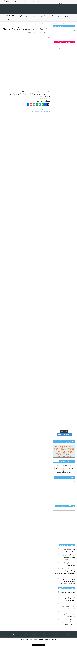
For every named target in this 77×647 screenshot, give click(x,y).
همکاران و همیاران (15, 1)
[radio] (49, 99)
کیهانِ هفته (65, 16)
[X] (59, 3)
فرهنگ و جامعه (42, 16)
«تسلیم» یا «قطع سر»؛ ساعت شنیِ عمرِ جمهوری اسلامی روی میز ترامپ (68, 606)
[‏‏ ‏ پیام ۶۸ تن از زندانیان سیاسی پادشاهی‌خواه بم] (69, 203)
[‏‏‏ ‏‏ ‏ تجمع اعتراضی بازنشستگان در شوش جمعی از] (69, 295)
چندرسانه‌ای (23, 16)
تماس (7, 1)
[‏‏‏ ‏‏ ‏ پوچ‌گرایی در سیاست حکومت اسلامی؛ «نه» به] (58, 353)
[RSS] (67, 3)
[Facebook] (74, 3)
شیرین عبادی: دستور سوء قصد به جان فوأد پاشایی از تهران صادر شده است (68, 557)
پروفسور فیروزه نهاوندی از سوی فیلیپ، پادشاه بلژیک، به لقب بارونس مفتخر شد (68, 614)
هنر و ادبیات (32, 16)
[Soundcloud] (64, 3)
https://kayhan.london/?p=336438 (41, 111)
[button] (73, 18)
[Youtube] (57, 3)
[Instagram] (72, 3)
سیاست (57, 16)
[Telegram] (62, 3)
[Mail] (69, 3)
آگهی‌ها (3, 1)
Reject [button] (34, 644)
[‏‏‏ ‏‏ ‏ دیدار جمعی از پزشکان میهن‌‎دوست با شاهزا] (69, 91)
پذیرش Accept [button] (41, 644)
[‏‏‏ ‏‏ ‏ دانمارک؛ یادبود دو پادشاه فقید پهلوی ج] (58, 63)
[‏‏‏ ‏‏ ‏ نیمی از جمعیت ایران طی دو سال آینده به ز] (58, 168)
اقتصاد (51, 16)
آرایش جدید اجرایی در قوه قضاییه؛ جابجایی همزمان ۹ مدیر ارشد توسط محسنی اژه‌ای (67, 581)
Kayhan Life (13, 16)
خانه (7, 19)
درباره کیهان (23, 1)
